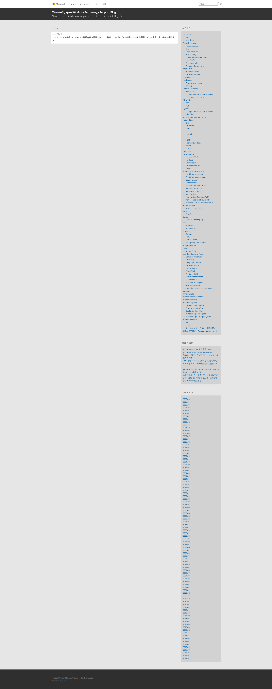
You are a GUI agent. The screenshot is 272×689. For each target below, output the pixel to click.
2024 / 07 (186, 470)
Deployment (188, 80)
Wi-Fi (188, 325)
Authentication (192, 46)
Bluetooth (190, 126)
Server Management (194, 277)
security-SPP (191, 40)
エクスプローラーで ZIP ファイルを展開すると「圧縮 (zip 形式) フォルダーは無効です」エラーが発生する (200, 378)
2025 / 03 (186, 447)
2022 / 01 (186, 556)
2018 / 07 (186, 621)
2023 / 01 (186, 521)
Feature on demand (194, 83)
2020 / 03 (186, 604)
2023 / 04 (186, 513)
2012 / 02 (186, 658)
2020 (55, 28)
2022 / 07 (186, 539)
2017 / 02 (186, 647)
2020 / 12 (186, 593)
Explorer (189, 225)
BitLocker (187, 77)
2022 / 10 (186, 530)
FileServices (187, 100)
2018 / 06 (186, 624)
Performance (188, 154)
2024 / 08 (186, 467)
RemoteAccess (189, 205)
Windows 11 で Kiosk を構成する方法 (198, 349)
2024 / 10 (186, 462)
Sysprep (189, 86)
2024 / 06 (186, 473)
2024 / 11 (186, 459)
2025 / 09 (186, 430)
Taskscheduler (192, 279)
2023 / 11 (186, 493)
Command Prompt (194, 257)
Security (186, 211)
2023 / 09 (186, 499)
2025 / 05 (186, 442)
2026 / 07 (186, 402)
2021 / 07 (186, 573)
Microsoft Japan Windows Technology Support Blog (84, 12)
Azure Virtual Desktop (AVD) (197, 197)
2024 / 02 (186, 484)
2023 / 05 (186, 510)
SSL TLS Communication (196, 185)
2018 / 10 (186, 613)
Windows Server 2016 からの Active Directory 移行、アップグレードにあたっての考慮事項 (201, 355)
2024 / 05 (186, 476)
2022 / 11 (186, 527)
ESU (187, 37)
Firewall (189, 134)
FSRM (188, 237)
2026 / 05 (186, 408)
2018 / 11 (186, 610)
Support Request (190, 245)
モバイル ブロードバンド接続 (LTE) (200, 328)
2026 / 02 (186, 416)
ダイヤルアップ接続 (194, 208)
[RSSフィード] (221, 4)
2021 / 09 (186, 567)
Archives (84, 4)
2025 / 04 (186, 445)
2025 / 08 (186, 433)
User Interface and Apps (193, 254)
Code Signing (191, 180)
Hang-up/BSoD (192, 157)
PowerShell (190, 271)
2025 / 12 (186, 422)
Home (73, 4)
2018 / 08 (186, 618)
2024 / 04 (186, 479)
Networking (188, 120)
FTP (187, 103)
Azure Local (190, 91)
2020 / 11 (186, 596)
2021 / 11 (186, 561)
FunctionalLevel (192, 51)
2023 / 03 (186, 516)
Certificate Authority (194, 174)
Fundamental (191, 183)
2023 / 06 (186, 507)
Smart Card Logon (193, 191)
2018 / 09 (186, 615)
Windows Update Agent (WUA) (198, 316)
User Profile (191, 60)
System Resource (193, 165)
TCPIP (188, 148)
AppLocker (187, 69)
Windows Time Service (195, 66)
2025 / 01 (186, 453)
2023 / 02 (186, 519)
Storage (186, 231)
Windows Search (190, 299)
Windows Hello (192, 63)
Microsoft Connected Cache (194, 117)
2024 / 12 (186, 456)
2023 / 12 (186, 490)
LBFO (188, 137)
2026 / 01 (186, 419)
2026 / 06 (186, 405)
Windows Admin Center (193, 297)
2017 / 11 (186, 635)
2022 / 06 (186, 541)
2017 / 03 (186, 644)
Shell (185, 222)
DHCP (188, 128)
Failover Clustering (190, 89)
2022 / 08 (186, 536)
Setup (185, 217)
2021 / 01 (186, 590)
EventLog (190, 259)
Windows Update (190, 302)
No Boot (189, 160)
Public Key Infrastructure (193, 171)
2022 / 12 (186, 524)
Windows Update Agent (196, 314)
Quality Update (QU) (194, 311)
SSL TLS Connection (194, 188)
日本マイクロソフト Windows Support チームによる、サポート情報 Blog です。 (88, 16)
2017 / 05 (186, 641)
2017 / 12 (186, 633)
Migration (190, 114)
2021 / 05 (186, 578)
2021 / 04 (186, 581)
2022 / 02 (186, 553)
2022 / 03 (186, 550)
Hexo (64, 680)
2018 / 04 (186, 627)
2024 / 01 (186, 487)
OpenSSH (187, 151)
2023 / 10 (186, 496)
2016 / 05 (186, 653)
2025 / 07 (186, 436)
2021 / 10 (186, 564)
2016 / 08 (186, 650)
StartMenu (190, 228)
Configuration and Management (199, 94)
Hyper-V (186, 108)
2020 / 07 (186, 601)
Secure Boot (191, 251)
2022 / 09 (186, 533)
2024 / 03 (186, 482)
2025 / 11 (186, 425)
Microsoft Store (192, 265)
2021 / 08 (186, 570)
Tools (188, 168)
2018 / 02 (186, 630)
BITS (187, 123)
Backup (189, 234)
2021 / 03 (186, 584)
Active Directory (189, 43)
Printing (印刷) (192, 274)
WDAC (188, 214)
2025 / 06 (186, 439)
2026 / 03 (186, 413)
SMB (187, 106)
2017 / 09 (186, 638)
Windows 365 (188, 294)
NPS (187, 322)
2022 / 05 (186, 544)
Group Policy (191, 54)
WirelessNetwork (190, 319)
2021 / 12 (186, 559)
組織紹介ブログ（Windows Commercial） (200, 331)
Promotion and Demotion (197, 57)
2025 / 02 (186, 450)
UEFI (185, 248)
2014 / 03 (186, 655)
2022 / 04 (186, 547)
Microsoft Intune (193, 74)
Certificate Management (196, 177)
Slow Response (192, 163)
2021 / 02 (186, 587)
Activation (187, 34)
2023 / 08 (186, 502)
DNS (187, 131)
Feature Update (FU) (194, 220)
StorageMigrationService (196, 242)
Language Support (194, 262)
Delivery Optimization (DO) (197, 305)
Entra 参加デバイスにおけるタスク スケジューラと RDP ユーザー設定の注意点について (201, 364)
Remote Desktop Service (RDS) (198, 200)
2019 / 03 (186, 607)
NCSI (188, 140)
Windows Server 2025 (195, 97)
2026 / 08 (186, 399)
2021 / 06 (186, 576)
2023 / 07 (186, 504)
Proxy (188, 146)
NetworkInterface (193, 143)
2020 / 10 (186, 598)
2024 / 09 (186, 464)
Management (191, 240)
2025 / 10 (186, 427)
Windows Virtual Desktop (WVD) (199, 202)
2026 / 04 (186, 410)
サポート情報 (100, 4)
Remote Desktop (190, 194)
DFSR (188, 49)
